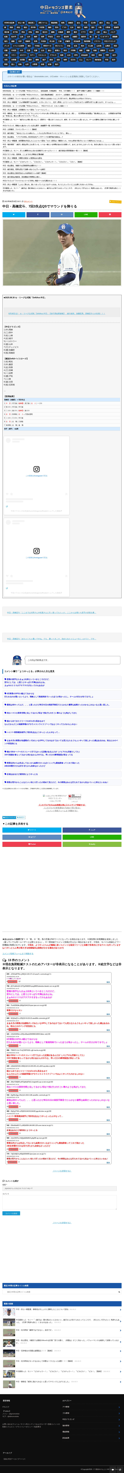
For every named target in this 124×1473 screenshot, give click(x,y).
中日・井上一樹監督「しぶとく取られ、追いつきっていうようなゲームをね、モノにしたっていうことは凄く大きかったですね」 (48, 184)
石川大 (73, 60)
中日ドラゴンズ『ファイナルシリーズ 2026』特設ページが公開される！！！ (30, 181)
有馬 (35, 41)
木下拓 (15, 32)
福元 (6, 41)
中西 (85, 23)
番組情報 (54, 23)
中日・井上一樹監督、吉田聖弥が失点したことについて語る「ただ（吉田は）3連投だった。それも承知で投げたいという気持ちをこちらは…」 (53, 141)
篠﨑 (37, 60)
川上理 (111, 50)
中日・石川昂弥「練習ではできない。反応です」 (38, 1330)
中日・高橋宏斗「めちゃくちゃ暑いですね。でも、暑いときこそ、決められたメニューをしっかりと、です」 (51, 639)
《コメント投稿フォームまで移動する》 (62, 811)
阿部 (6, 64)
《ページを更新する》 (62, 1171)
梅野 (35, 37)
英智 (100, 55)
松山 (108, 23)
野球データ (47, 46)
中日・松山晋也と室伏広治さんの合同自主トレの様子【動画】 (25, 173)
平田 (106, 60)
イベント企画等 (18, 46)
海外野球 (65, 1426)
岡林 (11, 27)
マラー (13, 55)
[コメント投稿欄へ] (112, 1469)
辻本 (71, 27)
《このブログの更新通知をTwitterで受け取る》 (62, 808)
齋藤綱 (114, 37)
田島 (20, 64)
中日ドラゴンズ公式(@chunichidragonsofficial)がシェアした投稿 (35, 511)
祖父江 (45, 32)
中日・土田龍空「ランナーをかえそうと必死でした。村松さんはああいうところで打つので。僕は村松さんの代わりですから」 (48, 98)
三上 (80, 60)
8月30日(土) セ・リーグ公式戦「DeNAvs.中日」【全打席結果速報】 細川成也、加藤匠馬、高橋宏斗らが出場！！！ (56, 313)
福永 (25, 27)
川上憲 (90, 46)
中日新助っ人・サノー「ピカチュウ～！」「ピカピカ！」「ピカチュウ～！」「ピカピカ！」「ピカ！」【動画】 (43, 162)
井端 (68, 46)
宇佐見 (50, 37)
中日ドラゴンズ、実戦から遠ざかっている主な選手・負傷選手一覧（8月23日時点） (32, 126)
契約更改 (98, 60)
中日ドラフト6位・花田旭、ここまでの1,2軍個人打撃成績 (23, 154)
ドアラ (83, 32)
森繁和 (102, 50)
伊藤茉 (67, 41)
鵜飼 (49, 27)
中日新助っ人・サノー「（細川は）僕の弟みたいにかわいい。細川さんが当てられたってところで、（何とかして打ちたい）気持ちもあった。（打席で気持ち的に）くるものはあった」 (62, 189)
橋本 (75, 32)
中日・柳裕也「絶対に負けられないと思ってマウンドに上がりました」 (47, 1382)
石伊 (20, 41)
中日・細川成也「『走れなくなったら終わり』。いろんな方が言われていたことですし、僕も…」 (37, 133)
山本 (28, 37)
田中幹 (33, 27)
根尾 (62, 23)
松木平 (13, 37)
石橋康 (60, 32)
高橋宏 (70, 23)
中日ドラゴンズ (109, 41)
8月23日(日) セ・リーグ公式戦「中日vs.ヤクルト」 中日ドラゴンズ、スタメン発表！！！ (35, 106)
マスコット (42, 55)
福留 (80, 50)
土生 (42, 50)
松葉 (6, 37)
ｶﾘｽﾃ (58, 37)
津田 (37, 32)
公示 (68, 55)
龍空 (78, 27)
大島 (99, 27)
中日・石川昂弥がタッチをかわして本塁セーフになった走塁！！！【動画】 (48, 1361)
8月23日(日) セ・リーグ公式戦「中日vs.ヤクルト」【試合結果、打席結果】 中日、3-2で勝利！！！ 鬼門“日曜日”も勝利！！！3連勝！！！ (54, 91)
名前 (4, 1185)
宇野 (107, 55)
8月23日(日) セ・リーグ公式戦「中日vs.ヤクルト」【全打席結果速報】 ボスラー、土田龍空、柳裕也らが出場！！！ (45, 95)
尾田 (91, 32)
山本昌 (99, 46)
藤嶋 (52, 32)
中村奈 (43, 41)
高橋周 (116, 27)
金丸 (78, 23)
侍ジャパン (59, 46)
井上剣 (52, 41)
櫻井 (30, 60)
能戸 (44, 60)
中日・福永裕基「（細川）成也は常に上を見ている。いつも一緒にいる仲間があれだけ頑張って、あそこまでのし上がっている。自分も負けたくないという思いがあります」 (62, 146)
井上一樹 (21, 23)
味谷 (65, 50)
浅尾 (61, 55)
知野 (42, 37)
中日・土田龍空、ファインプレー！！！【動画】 (20, 129)
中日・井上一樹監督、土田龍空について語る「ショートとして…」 (26, 110)
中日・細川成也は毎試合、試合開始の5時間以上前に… (22, 177)
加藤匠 (75, 37)
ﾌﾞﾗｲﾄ (64, 27)
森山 (49, 50)
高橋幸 (27, 41)
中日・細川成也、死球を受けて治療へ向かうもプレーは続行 (24, 169)
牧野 (65, 60)
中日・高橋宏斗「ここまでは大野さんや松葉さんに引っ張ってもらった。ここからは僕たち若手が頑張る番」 (51, 613)
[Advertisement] (42, 890)
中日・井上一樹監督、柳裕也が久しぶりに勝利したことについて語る (46, 1309)
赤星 (42, 64)
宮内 (56, 27)
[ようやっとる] (12, 981)
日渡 (28, 50)
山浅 (21, 37)
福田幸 (83, 37)
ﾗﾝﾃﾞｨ (32, 55)
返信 (108, 982)
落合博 (66, 37)
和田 (115, 46)
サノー (88, 60)
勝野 (68, 32)
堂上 (13, 64)
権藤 (87, 50)
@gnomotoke (14, 1414)
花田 (58, 60)
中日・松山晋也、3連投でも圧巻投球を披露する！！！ (22, 165)
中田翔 (41, 27)
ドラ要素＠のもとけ (100, 1469)
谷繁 (6, 50)
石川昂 (93, 23)
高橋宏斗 (22, 817)
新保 (51, 60)
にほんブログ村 (55, 801)
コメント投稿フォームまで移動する (17, 954)
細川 (101, 23)
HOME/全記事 (9, 23)
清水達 (6, 32)
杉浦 (49, 64)
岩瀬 (95, 50)
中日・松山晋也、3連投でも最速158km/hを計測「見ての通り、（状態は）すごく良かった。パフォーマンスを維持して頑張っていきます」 (67, 1341)
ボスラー (23, 55)
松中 (114, 55)
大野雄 (107, 27)
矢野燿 (13, 60)
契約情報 (87, 41)
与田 (6, 60)
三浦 (59, 41)
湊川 (56, 64)
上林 (98, 32)
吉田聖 (22, 60)
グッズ (6, 46)
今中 (21, 50)
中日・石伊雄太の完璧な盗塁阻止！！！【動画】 (38, 1351)
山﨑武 (107, 46)
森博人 (57, 50)
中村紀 (37, 46)
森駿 (13, 41)
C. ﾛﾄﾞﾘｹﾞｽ (105, 37)
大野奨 (34, 64)
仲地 (30, 32)
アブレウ (53, 55)
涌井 (92, 27)
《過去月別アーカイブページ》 (14, 1459)
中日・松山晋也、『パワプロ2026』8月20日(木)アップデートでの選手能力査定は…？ (33, 137)
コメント (5, 1194)
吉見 (75, 46)
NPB (76, 55)
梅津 (85, 27)
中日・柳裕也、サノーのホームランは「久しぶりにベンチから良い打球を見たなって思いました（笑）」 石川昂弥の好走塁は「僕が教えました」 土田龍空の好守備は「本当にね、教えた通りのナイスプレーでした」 (62, 115)
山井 (27, 64)
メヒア (113, 32)
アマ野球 (65, 1407)
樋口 (29, 46)
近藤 (35, 50)
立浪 (115, 23)
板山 (105, 32)
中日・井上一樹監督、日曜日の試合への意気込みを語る (22, 158)
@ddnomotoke (13, 1416)
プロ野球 (65, 1413)
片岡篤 (73, 50)
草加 (23, 32)
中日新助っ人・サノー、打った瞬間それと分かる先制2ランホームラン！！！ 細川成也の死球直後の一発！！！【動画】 (46, 151)
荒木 (82, 46)
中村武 (13, 50)
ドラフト (97, 41)
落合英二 (31, 23)
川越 (6, 55)
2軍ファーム (43, 23)
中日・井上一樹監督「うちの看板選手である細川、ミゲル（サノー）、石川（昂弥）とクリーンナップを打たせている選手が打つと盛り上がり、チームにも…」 (59, 102)
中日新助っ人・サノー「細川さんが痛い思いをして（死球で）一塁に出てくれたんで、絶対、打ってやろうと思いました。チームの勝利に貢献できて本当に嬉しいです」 (61, 121)
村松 (18, 27)
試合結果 (77, 41)
